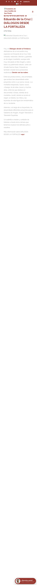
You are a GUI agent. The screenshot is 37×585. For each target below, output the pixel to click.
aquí (22, 134)
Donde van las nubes (20, 72)
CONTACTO (26, 1)
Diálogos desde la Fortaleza (20, 49)
